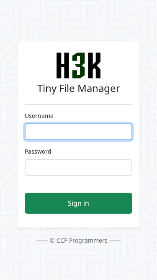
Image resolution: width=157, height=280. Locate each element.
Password (38, 151)
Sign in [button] (78, 203)
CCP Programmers (82, 240)
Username (39, 116)
